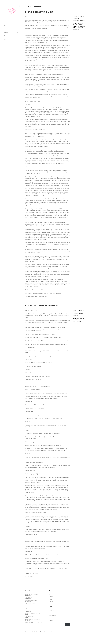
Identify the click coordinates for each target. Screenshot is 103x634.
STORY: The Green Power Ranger (41, 305)
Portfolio (6, 32)
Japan (77, 21)
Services (51, 601)
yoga (77, 29)
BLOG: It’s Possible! (29, 606)
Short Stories (80, 313)
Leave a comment (77, 31)
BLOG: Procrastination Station (31, 594)
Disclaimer (51, 610)
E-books (6, 29)
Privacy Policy (52, 615)
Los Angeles (81, 21)
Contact (51, 596)
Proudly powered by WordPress (32, 631)
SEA (83, 23)
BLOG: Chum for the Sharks (39, 12)
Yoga (5, 39)
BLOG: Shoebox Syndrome (31, 600)
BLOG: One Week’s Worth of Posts (32, 619)
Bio (50, 594)
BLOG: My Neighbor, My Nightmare (32, 613)
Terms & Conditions (54, 613)
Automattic (50, 631)
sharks (74, 24)
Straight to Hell (76, 26)
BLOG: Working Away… (30, 616)
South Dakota (79, 24)
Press (50, 599)
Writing (74, 29)
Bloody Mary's (80, 20)
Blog (5, 25)
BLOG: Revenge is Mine (30, 603)
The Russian (80, 27)
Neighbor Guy (76, 23)
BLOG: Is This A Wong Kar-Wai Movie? (33, 622)
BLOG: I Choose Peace (30, 610)
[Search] (67, 624)
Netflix (80, 23)
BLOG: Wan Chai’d (29, 597)
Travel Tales (75, 315)
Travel (5, 36)
